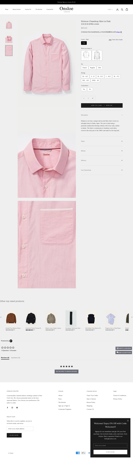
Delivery (83, 160)
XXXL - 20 (95, 80)
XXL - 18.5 (85, 80)
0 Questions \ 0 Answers (9, 350)
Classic (84, 68)
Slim (99, 68)
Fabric (83, 141)
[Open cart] (127, 9)
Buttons (83, 151)
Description (84, 115)
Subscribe (110, 452)
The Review (38, 9)
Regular (92, 68)
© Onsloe (10, 453)
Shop (6, 9)
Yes (84, 89)
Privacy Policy (117, 399)
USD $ (109, 9)
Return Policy (91, 402)
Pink (84, 43)
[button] (1, 317)
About (60, 395)
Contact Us (90, 409)
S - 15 (92, 76)
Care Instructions (86, 170)
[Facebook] (7, 407)
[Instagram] (12, 407)
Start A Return (91, 399)
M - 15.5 (100, 76)
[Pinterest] (17, 407)
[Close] (128, 421)
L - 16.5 (108, 76)
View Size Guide (117, 40)
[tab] (5, 358)
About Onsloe (16, 9)
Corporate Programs (64, 409)
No (90, 89)
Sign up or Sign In (64, 406)
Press (60, 399)
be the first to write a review (66, 371)
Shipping (89, 406)
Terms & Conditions (119, 395)
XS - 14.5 (85, 76)
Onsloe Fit (28, 9)
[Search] (122, 9)
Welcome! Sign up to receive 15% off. (66, 2)
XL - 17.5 (116, 76)
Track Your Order (92, 395)
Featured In (50, 9)
